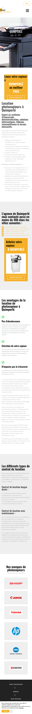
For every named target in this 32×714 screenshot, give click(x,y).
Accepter (5, 711)
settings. (21, 708)
